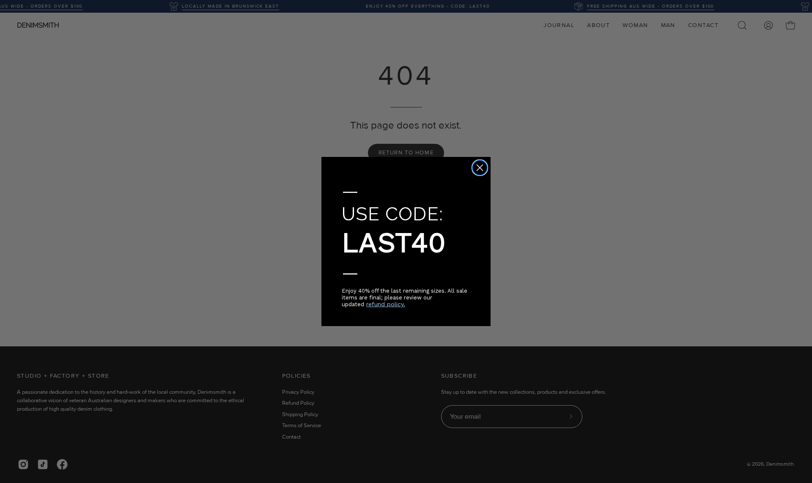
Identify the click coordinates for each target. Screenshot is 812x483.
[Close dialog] (479, 167)
